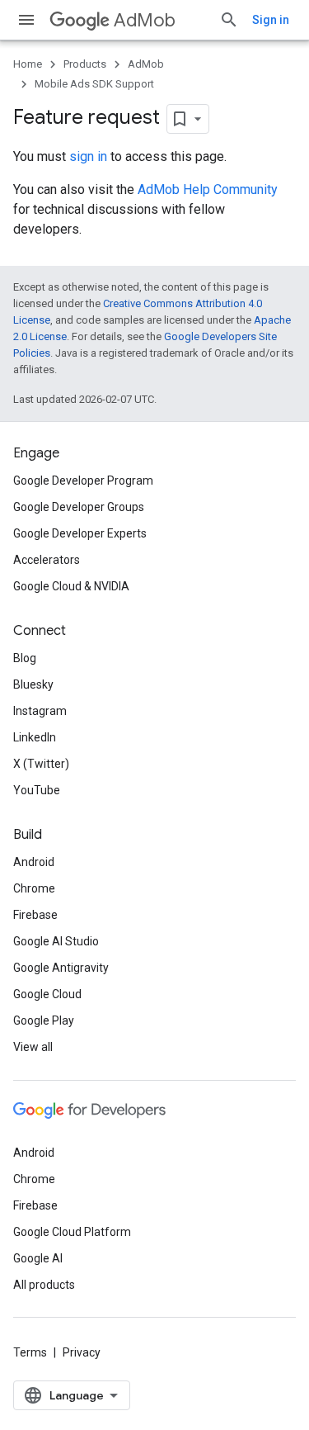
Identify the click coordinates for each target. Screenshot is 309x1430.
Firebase (35, 914)
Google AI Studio (56, 941)
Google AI (38, 1258)
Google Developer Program (83, 480)
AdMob (145, 20)
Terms (30, 1352)
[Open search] (229, 20)
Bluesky (33, 684)
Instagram (40, 710)
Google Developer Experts (80, 533)
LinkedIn (34, 737)
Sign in (270, 19)
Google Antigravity (61, 967)
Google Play (43, 1020)
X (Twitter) (41, 763)
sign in (88, 156)
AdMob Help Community (208, 189)
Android (33, 862)
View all (33, 1047)
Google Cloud (47, 994)
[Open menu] (26, 20)
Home (27, 64)
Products (84, 64)
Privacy (82, 1352)
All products (44, 1284)
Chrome (34, 888)
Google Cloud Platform (72, 1231)
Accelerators (46, 559)
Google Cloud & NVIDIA (71, 586)
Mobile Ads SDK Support (94, 84)
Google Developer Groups (78, 507)
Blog (24, 658)
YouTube (36, 790)
